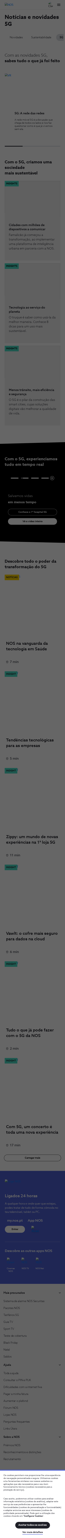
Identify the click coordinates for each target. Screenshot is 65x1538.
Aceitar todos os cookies (32, 1525)
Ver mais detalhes (32, 1532)
